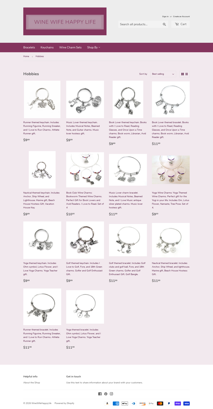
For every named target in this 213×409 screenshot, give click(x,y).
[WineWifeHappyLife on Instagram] (111, 394)
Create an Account (181, 16)
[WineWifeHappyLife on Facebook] (100, 394)
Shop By (92, 47)
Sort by (143, 74)
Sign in (165, 16)
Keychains (47, 47)
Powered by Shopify (64, 403)
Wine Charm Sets (70, 47)
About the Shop (31, 382)
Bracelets (29, 47)
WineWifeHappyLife (41, 403)
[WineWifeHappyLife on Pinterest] (105, 394)
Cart (183, 24)
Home (26, 56)
